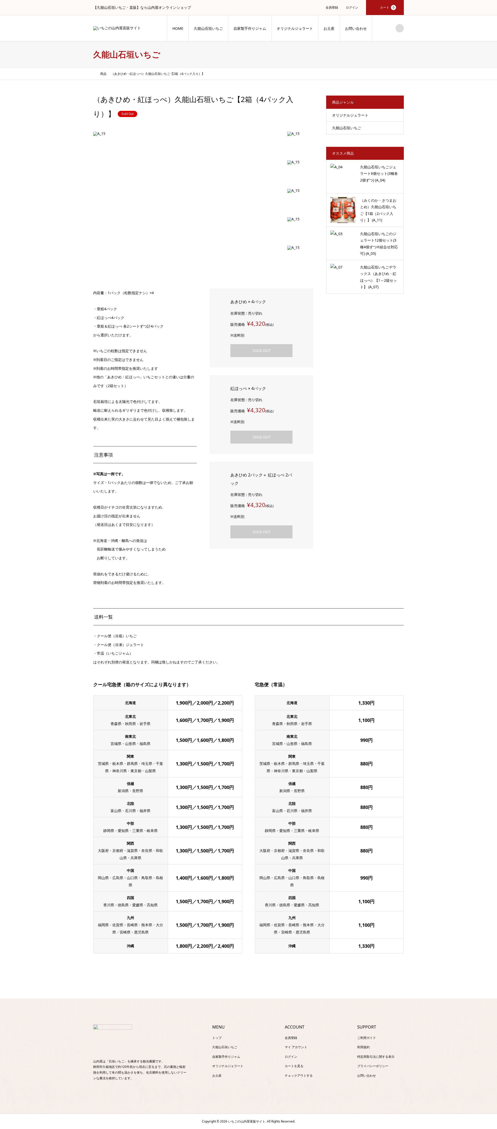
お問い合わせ (356, 28)
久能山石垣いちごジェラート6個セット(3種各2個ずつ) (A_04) (379, 173)
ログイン (352, 7)
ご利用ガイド (366, 1038)
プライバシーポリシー (372, 1066)
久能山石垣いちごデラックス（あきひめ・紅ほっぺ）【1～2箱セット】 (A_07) (378, 277)
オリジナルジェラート (295, 28)
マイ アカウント (296, 1047)
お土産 (329, 28)
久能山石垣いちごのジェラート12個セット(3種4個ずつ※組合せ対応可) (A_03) (379, 243)
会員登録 (332, 7)
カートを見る (294, 1066)
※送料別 (237, 335)
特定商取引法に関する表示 (375, 1056)
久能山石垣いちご (208, 28)
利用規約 (363, 1047)
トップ (217, 1038)
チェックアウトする (299, 1075)
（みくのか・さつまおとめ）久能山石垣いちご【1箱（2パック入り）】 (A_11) (378, 210)
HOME (177, 28)
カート (387, 7)
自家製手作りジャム (249, 28)
